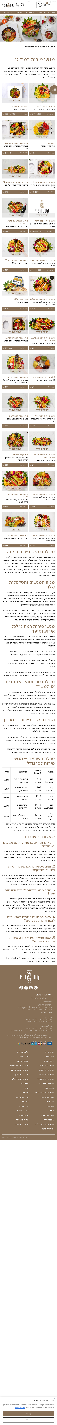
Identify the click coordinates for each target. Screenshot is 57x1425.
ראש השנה (51, 12)
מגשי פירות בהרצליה (45, 1079)
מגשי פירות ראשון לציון (19, 1065)
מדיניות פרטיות (20, 1408)
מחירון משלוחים (22, 1097)
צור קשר (25, 1102)
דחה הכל (28, 1420)
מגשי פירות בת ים (46, 1075)
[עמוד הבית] (29, 976)
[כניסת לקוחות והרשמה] (49, 5)
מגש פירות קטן (48, 1129)
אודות (51, 1111)
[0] (45, 5)
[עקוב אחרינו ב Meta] (26, 988)
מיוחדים (25, 1093)
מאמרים (50, 1106)
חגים (26, 1088)
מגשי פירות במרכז (21, 1124)
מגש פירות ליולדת (46, 1084)
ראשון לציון (21, 958)
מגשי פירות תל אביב (45, 1065)
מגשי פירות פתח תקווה (19, 1070)
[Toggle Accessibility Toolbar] (4, 21)
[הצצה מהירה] (42, 139)
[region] (28, 1411)
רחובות (46, 961)
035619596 (47, 1001)
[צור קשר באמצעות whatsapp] (31, 988)
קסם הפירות (23, 1106)
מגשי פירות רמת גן (46, 1070)
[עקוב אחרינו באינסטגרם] (21, 988)
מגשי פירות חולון (21, 1075)
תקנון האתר (23, 1115)
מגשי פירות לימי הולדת (44, 1124)
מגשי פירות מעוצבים (40, 595)
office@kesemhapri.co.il (41, 998)
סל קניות (50, 1102)
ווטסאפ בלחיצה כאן (15, 1035)
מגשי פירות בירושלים (20, 1079)
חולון (53, 961)
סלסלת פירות (8, 12)
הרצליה (38, 961)
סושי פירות (19, 12)
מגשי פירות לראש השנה (44, 1093)
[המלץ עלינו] (36, 988)
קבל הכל (28, 1414)
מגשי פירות (41, 12)
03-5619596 (18, 5)
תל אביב (11, 958)
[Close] (54, 1398)
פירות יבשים (49, 1061)
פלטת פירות (30, 12)
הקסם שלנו (49, 1088)
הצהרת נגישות (22, 1111)
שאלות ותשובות (47, 1097)
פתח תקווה (32, 958)
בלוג (43, 47)
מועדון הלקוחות (47, 1115)
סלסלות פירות (22, 1052)
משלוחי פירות (22, 1061)
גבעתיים (29, 961)
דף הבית (51, 47)
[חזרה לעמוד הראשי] (8, 5)
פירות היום (24, 1084)
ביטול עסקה (49, 1120)
